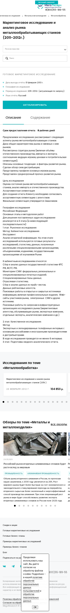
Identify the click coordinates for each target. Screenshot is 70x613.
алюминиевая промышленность (43, 473)
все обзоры (59, 424)
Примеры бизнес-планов (15, 547)
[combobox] (35, 49)
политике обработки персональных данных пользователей (32, 584)
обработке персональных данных (31, 597)
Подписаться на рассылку (15, 557)
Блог (5, 552)
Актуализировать (35, 105)
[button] (3, 402)
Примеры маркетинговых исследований (22, 541)
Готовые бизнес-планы (14, 536)
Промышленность (14, 473)
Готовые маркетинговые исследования (21, 530)
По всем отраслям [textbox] (12, 49)
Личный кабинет (46, 2)
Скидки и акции (10, 525)
